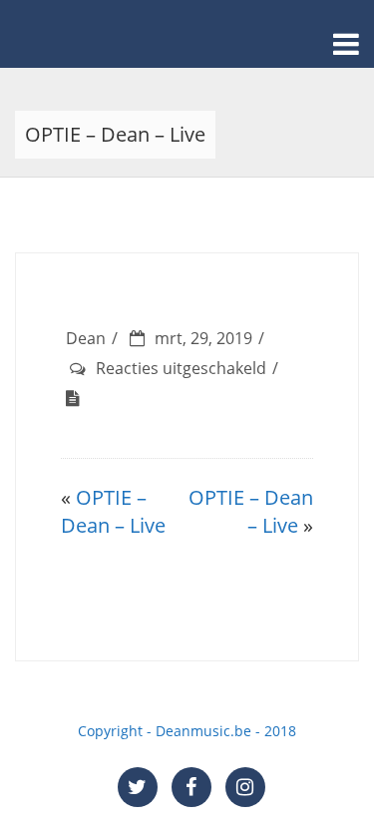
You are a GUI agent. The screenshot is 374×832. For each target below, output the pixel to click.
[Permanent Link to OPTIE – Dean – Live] (78, 398)
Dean (86, 338)
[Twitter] (138, 787)
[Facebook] (191, 787)
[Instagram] (245, 787)
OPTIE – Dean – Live (113, 512)
